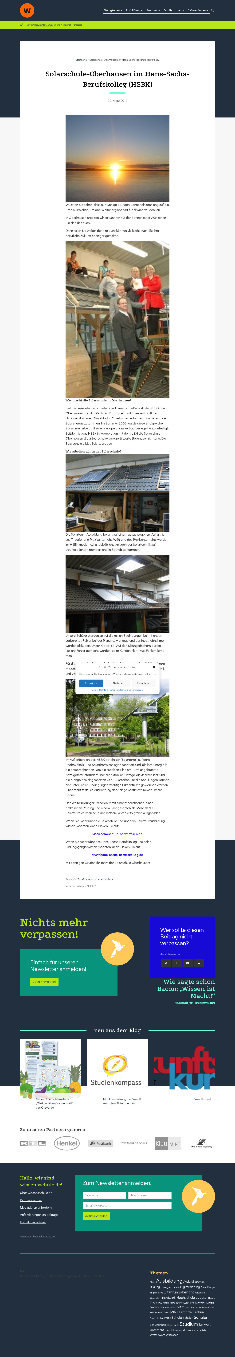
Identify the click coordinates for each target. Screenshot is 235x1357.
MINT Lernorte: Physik (159, 1313)
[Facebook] (177, 963)
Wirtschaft (172, 1334)
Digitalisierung (190, 1287)
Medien (154, 1307)
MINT (180, 1307)
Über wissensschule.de (36, 1193)
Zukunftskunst (202, 1099)
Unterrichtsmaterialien (196, 1330)
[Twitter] (166, 963)
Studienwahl (173, 1325)
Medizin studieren (168, 1308)
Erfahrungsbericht (179, 1292)
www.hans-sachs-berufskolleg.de (117, 855)
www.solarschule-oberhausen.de (117, 834)
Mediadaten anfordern (36, 1207)
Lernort (210, 1303)
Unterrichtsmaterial (175, 1330)
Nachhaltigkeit (157, 1318)
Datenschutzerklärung (120, 690)
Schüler (201, 1317)
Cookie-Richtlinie (100, 690)
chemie (175, 1287)
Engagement (156, 1293)
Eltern (204, 1287)
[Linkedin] (199, 963)
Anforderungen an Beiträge (39, 1214)
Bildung (155, 1287)
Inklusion (211, 1298)
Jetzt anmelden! (44, 981)
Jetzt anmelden (96, 1216)
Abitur (152, 1282)
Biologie (166, 1286)
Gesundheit (155, 1298)
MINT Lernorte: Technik (187, 1312)
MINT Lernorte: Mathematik (199, 1307)
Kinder (166, 1303)
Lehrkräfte (200, 1303)
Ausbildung (169, 1281)
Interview (156, 1302)
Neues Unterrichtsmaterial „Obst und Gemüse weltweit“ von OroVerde (54, 1103)
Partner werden (31, 1200)
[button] (154, 667)
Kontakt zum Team (33, 1222)
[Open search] (212, 10)
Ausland (188, 1281)
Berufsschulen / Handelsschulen (96, 879)
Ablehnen (117, 683)
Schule (176, 1317)
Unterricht (157, 1330)
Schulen (188, 1317)
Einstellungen (144, 683)
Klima (172, 1303)
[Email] (188, 963)
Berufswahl (200, 1282)
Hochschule (185, 1297)
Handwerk (169, 1297)
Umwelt (205, 1324)
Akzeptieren (91, 683)
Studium (189, 1324)
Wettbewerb (157, 1334)
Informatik (201, 1298)
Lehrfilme (189, 1302)
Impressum (138, 690)
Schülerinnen (158, 1324)
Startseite (81, 59)
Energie (211, 1287)
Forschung (200, 1292)
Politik (167, 1318)
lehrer (179, 1302)
